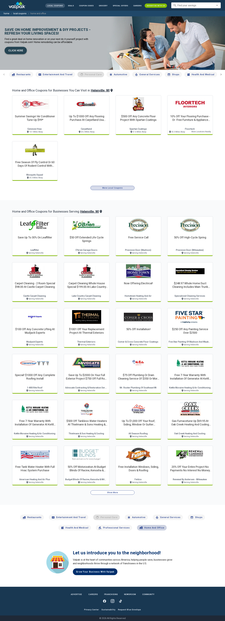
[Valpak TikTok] (120, 601)
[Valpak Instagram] (112, 601)
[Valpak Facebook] (104, 601)
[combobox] (196, 5)
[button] (120, 6)
